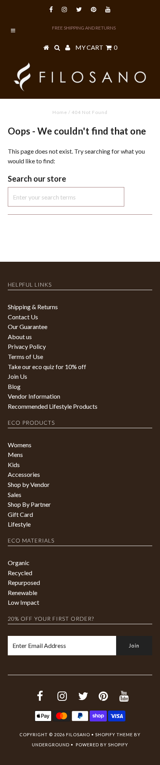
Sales (14, 494)
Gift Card (20, 514)
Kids (14, 464)
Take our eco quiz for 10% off (47, 366)
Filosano (78, 734)
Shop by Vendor (29, 484)
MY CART (96, 47)
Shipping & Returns (33, 306)
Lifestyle (19, 524)
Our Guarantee (27, 326)
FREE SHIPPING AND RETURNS (84, 28)
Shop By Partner (29, 504)
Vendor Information (34, 396)
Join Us (17, 376)
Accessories (24, 474)
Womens (19, 444)
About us (20, 336)
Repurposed (24, 582)
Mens (15, 454)
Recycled (20, 572)
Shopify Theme (114, 734)
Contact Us (23, 316)
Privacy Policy (27, 346)
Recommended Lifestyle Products (52, 406)
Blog (14, 386)
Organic (19, 562)
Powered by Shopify (102, 744)
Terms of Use (25, 356)
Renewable (22, 592)
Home (59, 112)
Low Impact (23, 602)
